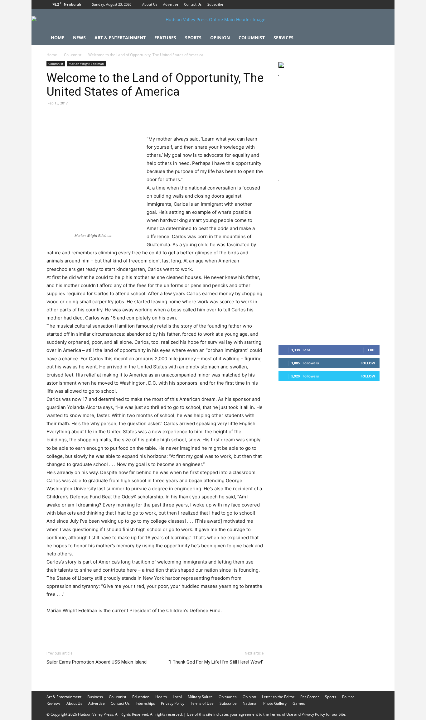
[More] (167, 117)
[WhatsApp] (96, 117)
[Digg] (153, 117)
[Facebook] (354, 4)
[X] (375, 4)
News (79, 38)
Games (299, 703)
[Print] (124, 117)
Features (165, 38)
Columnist (252, 38)
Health (161, 696)
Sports (193, 38)
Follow (368, 363)
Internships (145, 703)
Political (349, 696)
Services (283, 38)
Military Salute (200, 696)
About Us (149, 4)
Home (57, 38)
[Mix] (139, 117)
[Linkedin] (110, 117)
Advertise (170, 4)
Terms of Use (202, 703)
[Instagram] (364, 4)
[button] (372, 38)
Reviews (53, 703)
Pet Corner (309, 696)
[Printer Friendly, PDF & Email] (233, 627)
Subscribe (215, 4)
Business (95, 696)
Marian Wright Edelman (86, 63)
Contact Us (192, 4)
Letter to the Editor (278, 696)
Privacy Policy (172, 703)
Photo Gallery (275, 703)
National (250, 703)
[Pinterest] (81, 117)
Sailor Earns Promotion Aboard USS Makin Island (96, 662)
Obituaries (228, 696)
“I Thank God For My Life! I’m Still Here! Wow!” (216, 662)
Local (177, 696)
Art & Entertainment (120, 38)
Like (371, 350)
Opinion (220, 38)
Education (140, 696)
